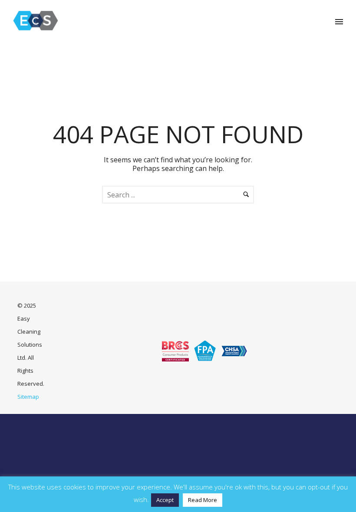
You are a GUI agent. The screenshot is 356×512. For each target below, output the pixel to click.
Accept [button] (165, 500)
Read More (202, 500)
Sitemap (28, 396)
